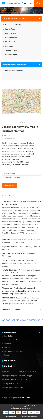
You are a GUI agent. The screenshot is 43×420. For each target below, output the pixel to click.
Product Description (10, 196)
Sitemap (7, 347)
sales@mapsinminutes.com (12, 387)
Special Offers (11, 50)
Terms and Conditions (11, 309)
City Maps (9, 46)
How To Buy (8, 336)
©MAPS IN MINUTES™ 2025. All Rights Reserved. (21, 416)
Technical (7, 344)
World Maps (10, 29)
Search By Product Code (14, 3)
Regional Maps (11, 33)
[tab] (21, 195)
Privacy (7, 355)
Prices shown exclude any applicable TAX (20, 406)
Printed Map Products (14, 70)
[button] (16, 123)
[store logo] (21, 10)
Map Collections (11, 42)
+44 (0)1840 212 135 (10, 384)
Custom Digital (11, 55)
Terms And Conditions (12, 340)
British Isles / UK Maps (14, 25)
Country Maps (11, 38)
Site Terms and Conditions (14, 351)
